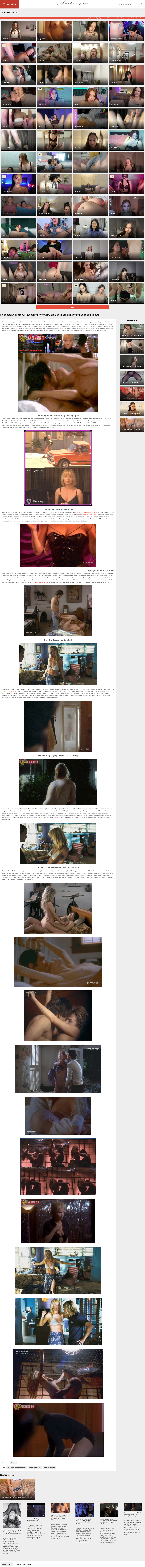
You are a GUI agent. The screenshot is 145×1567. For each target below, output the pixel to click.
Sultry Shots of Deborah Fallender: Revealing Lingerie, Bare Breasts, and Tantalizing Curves (108, 1521)
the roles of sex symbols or (9, 691)
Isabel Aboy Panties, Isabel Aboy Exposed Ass (34, 1519)
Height (123, 18)
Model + (72, 307)
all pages (18, 1564)
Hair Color (110, 18)
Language (86, 18)
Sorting (133, 18)
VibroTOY (13, 1463)
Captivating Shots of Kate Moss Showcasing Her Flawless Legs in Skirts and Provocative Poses (12, 1532)
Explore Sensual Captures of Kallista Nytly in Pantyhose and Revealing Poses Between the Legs (60, 1518)
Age (97, 18)
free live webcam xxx (35, 1467)
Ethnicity (92, 18)
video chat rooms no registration (16, 1467)
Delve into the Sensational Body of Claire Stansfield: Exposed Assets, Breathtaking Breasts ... (84, 1521)
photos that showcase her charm (88, 512)
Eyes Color (102, 18)
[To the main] (72, 4)
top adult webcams (49, 1467)
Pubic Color (117, 18)
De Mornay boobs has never (41, 582)
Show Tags (139, 18)
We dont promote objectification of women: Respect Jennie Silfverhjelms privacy (133, 1514)
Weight (128, 18)
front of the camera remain (90, 514)
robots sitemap (27, 1564)
